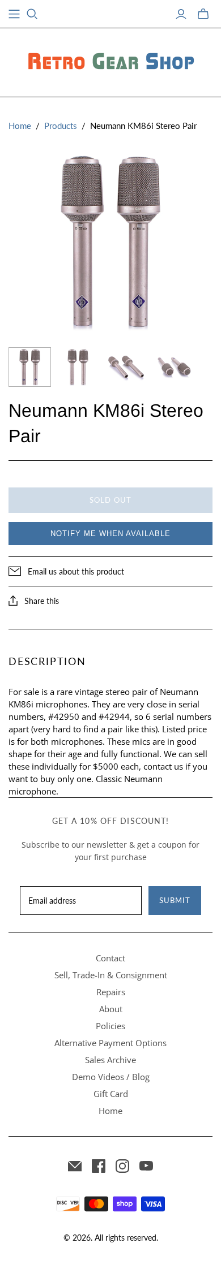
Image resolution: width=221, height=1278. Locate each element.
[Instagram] (122, 1166)
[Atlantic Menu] (14, 14)
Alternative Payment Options (110, 1042)
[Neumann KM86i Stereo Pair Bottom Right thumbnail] (174, 367)
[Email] (75, 1166)
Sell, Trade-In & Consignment (110, 975)
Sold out (110, 499)
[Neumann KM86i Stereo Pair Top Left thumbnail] (126, 367)
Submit (174, 900)
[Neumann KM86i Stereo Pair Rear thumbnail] (78, 367)
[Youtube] (146, 1166)
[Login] (181, 14)
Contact (110, 958)
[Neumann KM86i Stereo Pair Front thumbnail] (29, 367)
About (110, 1008)
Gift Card (111, 1093)
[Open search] (32, 14)
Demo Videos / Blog (111, 1076)
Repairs (110, 992)
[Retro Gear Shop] (111, 60)
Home (19, 125)
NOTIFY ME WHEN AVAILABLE (110, 533)
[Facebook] (98, 1166)
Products (60, 125)
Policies (110, 1025)
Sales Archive (110, 1059)
